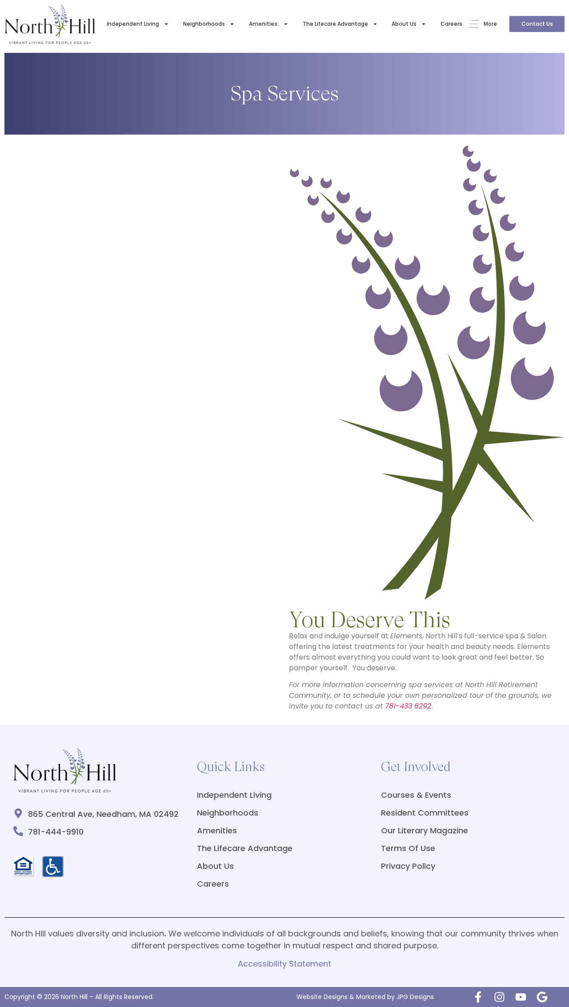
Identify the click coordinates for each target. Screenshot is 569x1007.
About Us (404, 24)
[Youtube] (520, 997)
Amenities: (264, 24)
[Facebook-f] (478, 997)
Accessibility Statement (284, 963)
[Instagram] (499, 997)
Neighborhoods (204, 24)
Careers (451, 24)
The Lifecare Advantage (335, 24)
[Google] (542, 997)
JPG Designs (415, 996)
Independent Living (133, 24)
